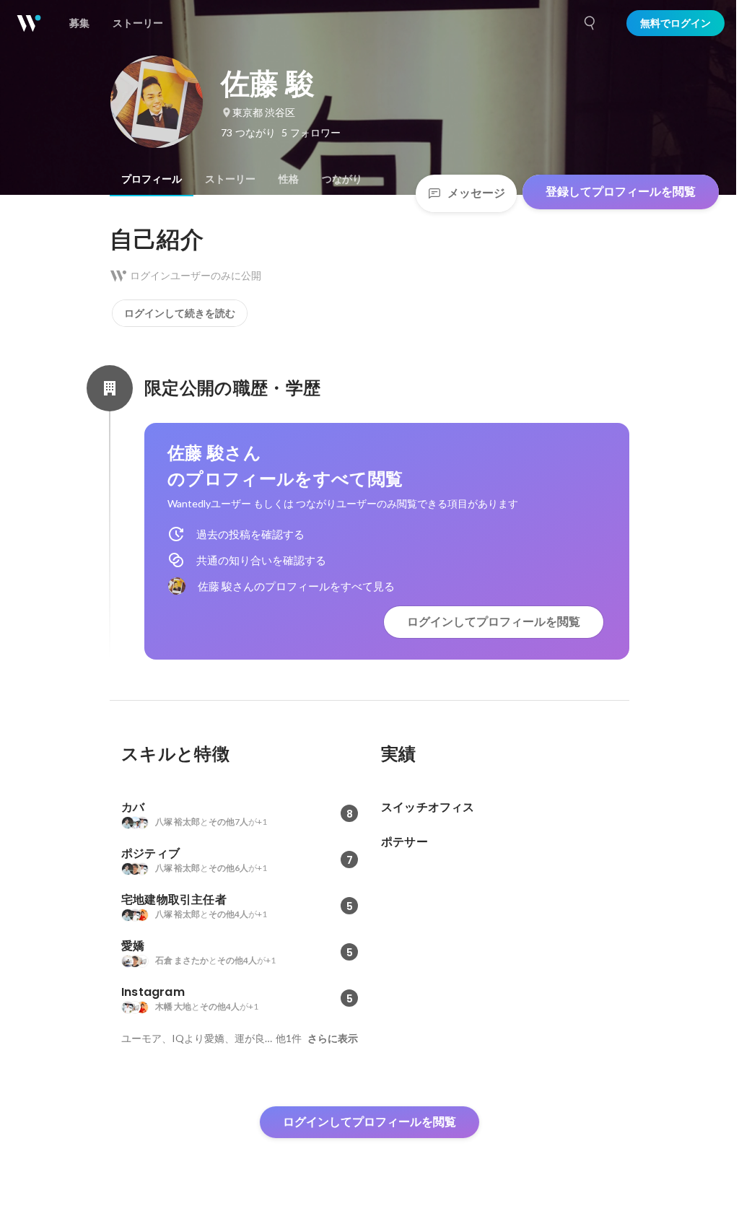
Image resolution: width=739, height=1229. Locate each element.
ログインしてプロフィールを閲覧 (493, 621)
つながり (342, 179)
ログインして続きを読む (179, 313)
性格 (289, 179)
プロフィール (151, 179)
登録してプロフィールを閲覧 (621, 191)
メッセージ (476, 193)
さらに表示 (332, 1038)
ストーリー (230, 179)
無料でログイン (675, 23)
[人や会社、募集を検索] (590, 23)
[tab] (151, 179)
